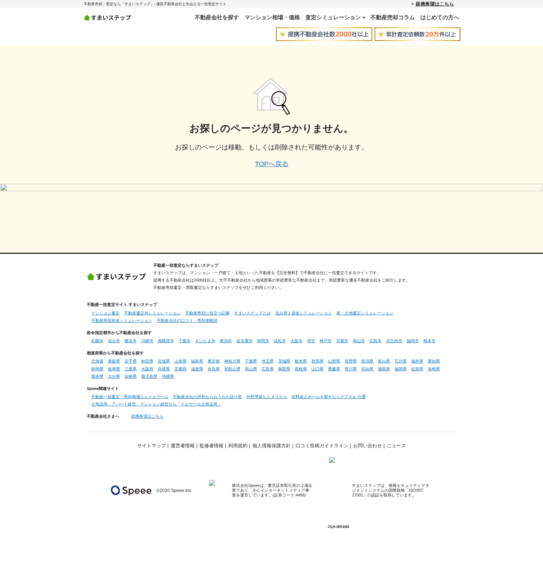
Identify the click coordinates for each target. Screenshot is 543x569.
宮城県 (164, 361)
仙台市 (114, 341)
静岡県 (97, 369)
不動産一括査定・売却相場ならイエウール (129, 396)
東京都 (214, 361)
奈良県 (214, 369)
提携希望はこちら (435, 3)
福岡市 (413, 341)
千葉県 (251, 361)
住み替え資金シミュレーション (303, 313)
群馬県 (317, 361)
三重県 (130, 369)
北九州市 (394, 341)
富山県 (384, 361)
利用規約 (237, 445)
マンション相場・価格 (272, 17)
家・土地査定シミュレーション (365, 313)
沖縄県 (168, 376)
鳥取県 (284, 369)
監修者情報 (211, 445)
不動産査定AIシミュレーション (152, 313)
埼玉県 (268, 361)
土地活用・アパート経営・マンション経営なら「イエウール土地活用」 (156, 404)
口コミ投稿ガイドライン (322, 445)
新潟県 (367, 361)
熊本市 (429, 341)
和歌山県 (232, 369)
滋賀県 (197, 369)
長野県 (351, 361)
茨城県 (284, 361)
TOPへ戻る (271, 164)
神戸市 (326, 341)
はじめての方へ (439, 17)
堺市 (311, 341)
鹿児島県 (149, 376)
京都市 (342, 341)
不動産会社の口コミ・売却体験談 (187, 320)
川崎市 (147, 341)
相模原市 (166, 341)
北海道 (97, 361)
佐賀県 (417, 369)
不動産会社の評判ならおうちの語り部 (207, 396)
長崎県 (434, 369)
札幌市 (97, 341)
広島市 (375, 341)
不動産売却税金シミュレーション (121, 320)
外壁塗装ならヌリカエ (266, 396)
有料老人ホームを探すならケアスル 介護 (328, 396)
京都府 (180, 369)
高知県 (367, 369)
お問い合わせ (367, 445)
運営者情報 (183, 445)
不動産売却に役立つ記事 (207, 313)
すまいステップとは (252, 313)
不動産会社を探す (217, 17)
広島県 (268, 369)
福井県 (417, 361)
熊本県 (97, 376)
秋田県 (147, 361)
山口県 (317, 369)
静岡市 (263, 341)
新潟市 (226, 341)
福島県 (197, 361)
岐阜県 (114, 369)
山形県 (180, 361)
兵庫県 (164, 369)
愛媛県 (334, 369)
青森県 (114, 361)
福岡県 (401, 369)
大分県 (114, 376)
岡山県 (251, 369)
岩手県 (130, 361)
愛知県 (434, 361)
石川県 (401, 361)
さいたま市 (205, 341)
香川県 (351, 369)
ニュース (396, 445)
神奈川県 (232, 361)
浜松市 (280, 341)
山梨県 (334, 361)
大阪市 (296, 341)
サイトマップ (151, 445)
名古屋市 (244, 341)
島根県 (301, 369)
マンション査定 (105, 313)
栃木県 (301, 361)
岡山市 (359, 341)
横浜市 (130, 341)
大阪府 (147, 369)
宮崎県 (130, 376)
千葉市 (184, 341)
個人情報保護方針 (271, 445)
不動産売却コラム (392, 17)
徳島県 (384, 369)
